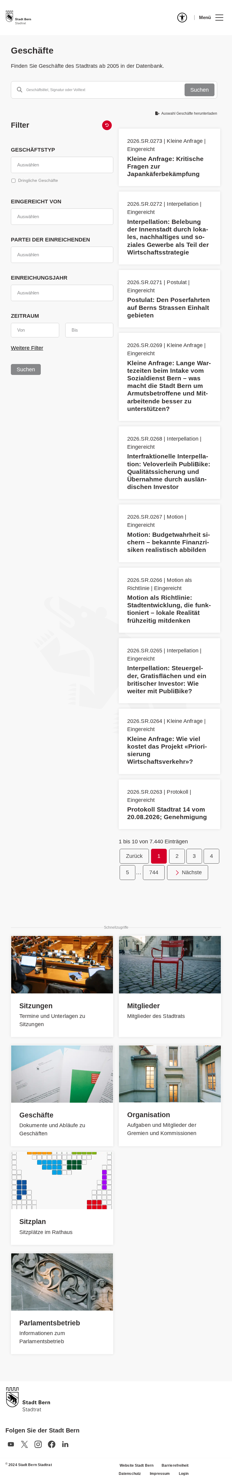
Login (183, 1474)
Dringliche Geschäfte (38, 180)
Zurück (134, 856)
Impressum (160, 1474)
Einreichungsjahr (39, 278)
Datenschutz (130, 1474)
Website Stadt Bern (136, 1465)
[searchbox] (62, 165)
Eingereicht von (36, 202)
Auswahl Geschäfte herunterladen (189, 113)
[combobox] (62, 165)
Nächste (192, 872)
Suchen (199, 90)
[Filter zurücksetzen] (107, 125)
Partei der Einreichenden (50, 240)
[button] (211, 17)
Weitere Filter (27, 348)
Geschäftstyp (33, 150)
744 (153, 872)
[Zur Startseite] (18, 17)
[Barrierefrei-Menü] (182, 17)
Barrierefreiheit (175, 1465)
